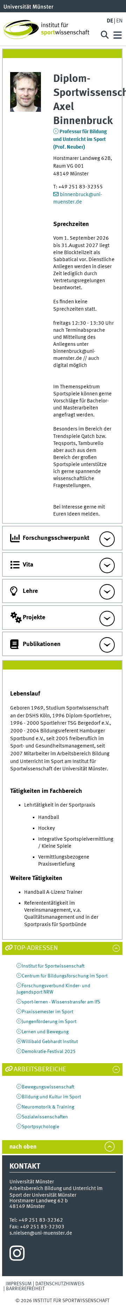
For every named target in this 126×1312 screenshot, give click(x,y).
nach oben (22, 1147)
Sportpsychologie (40, 1126)
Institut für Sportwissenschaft (53, 966)
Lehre (30, 591)
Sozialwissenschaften (45, 1116)
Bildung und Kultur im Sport (51, 1096)
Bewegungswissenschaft (48, 1087)
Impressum (18, 1283)
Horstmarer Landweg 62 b (38, 1201)
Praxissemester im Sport (47, 1011)
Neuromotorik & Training (48, 1107)
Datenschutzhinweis (59, 1283)
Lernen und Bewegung (45, 1031)
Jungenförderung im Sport (49, 1021)
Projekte (34, 617)
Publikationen (42, 644)
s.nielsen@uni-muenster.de (40, 1233)
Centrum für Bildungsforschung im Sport (64, 976)
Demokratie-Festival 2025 (49, 1051)
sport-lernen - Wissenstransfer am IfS (61, 1002)
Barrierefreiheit (25, 1288)
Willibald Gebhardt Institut (50, 1041)
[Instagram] (16, 1255)
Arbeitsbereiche (40, 1069)
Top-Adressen (36, 948)
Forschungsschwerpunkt (56, 538)
